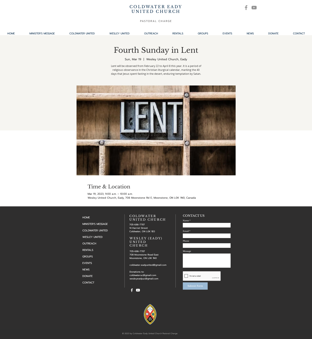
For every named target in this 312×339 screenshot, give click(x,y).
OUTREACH (89, 244)
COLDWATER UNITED (95, 231)
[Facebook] (246, 7)
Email (186, 231)
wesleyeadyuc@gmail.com (144, 278)
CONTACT (88, 283)
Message (187, 251)
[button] (202, 33)
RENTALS (87, 250)
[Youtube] (138, 290)
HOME (86, 217)
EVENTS (87, 263)
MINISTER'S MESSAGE (95, 224)
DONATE (87, 276)
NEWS (86, 270)
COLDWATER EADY (156, 6)
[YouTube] (254, 7)
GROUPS (87, 257)
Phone (186, 241)
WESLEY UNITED (92, 237)
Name (186, 221)
